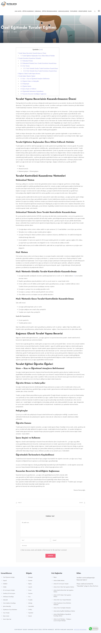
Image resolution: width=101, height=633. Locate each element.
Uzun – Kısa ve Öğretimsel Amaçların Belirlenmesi (35, 79)
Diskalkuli (5, 584)
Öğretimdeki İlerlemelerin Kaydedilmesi (32, 91)
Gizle (41, 49)
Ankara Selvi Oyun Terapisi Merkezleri (62, 600)
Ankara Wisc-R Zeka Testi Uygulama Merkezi (64, 587)
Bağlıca (30, 584)
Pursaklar (30, 600)
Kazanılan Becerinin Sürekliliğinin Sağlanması (33, 94)
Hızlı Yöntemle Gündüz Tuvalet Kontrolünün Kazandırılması (40, 68)
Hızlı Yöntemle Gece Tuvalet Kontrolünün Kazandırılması (40, 71)
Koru (29, 596)
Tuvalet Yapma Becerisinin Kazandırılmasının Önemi (32, 53)
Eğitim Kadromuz (28, 11)
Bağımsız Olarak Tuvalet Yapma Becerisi (29, 73)
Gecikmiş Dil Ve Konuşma (9, 593)
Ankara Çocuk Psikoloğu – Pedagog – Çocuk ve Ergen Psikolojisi (63, 619)
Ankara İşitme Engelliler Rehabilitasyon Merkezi (64, 611)
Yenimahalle (31, 606)
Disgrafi (5, 580)
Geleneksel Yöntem (27, 61)
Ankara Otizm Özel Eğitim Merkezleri (62, 608)
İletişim (55, 577)
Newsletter (80, 586)
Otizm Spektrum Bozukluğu (9, 603)
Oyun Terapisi (6, 613)
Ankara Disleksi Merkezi (59, 580)
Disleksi (4, 587)
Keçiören (30, 593)
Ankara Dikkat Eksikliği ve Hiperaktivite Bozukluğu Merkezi (62, 615)
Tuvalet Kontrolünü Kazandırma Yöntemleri (29, 58)
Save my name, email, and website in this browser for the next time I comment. (44, 550)
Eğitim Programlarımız (49, 11)
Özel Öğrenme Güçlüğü (9, 577)
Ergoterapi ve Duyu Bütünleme (10, 609)
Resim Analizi (6, 616)
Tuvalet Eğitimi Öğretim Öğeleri (26, 76)
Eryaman (30, 580)
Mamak (30, 616)
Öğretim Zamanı (26, 86)
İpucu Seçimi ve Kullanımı (28, 89)
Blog (90, 11)
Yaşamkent (30, 613)
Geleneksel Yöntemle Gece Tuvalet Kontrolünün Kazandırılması (38, 63)
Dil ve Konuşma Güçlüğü (9, 590)
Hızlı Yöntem (25, 66)
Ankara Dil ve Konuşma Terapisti (61, 584)
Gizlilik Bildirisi (80, 629)
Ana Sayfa (18, 11)
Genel (15, 32)
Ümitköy (30, 609)
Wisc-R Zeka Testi (7, 619)
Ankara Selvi (6, 32)
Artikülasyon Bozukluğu (8, 596)
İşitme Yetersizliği (7, 606)
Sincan (29, 590)
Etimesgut (30, 577)
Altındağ (30, 603)
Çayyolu (30, 587)
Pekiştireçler (25, 84)
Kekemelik (5, 600)
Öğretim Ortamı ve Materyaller (30, 81)
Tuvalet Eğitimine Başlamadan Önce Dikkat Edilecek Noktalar (38, 56)
